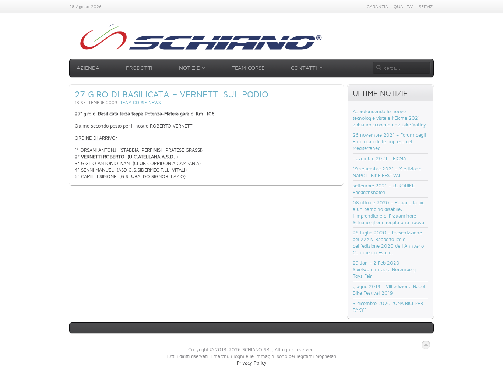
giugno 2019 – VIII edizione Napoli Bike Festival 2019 (389, 289)
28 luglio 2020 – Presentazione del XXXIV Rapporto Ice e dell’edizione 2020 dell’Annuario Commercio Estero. (388, 242)
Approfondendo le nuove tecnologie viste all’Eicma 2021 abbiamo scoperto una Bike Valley (389, 118)
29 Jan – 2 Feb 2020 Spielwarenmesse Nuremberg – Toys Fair (386, 269)
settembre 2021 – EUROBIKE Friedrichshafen (384, 189)
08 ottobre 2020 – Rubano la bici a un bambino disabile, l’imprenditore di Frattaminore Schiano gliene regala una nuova (389, 212)
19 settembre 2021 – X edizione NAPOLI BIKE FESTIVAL (387, 172)
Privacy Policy (252, 363)
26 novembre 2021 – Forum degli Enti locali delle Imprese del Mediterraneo (389, 141)
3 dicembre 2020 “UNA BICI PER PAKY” (388, 306)
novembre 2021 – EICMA (379, 158)
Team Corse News (140, 102)
